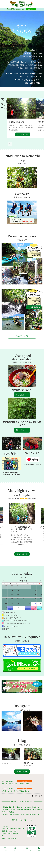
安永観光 (11, 812)
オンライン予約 (27, 850)
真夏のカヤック (29, 763)
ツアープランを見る (22, 134)
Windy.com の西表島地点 (31, 807)
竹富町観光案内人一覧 (32, 814)
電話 (39, 850)
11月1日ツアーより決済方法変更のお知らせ (15, 791)
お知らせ (24, 781)
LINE (15, 850)
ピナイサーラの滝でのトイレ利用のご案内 (15, 784)
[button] (10, 144)
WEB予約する (31, 9)
